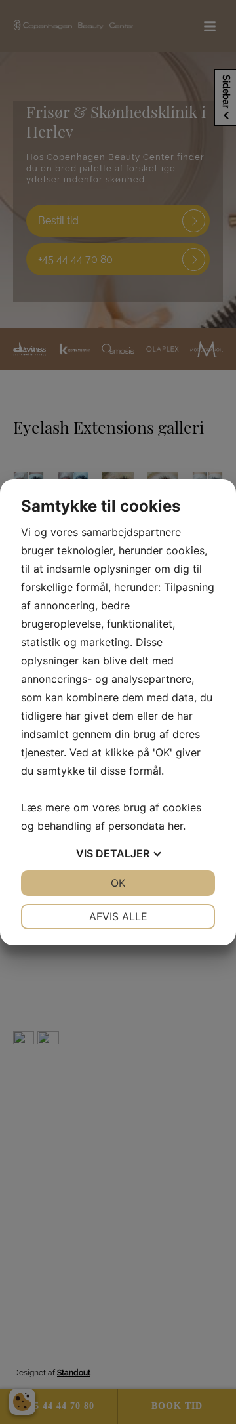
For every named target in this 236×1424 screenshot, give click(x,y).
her (175, 825)
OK (118, 882)
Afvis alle (118, 916)
